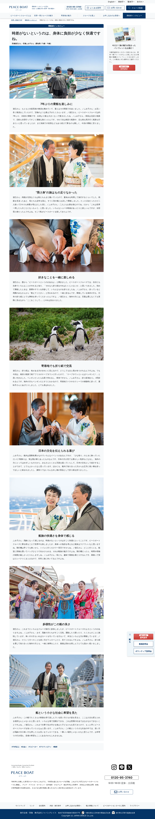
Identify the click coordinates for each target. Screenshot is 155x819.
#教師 (55, 747)
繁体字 (130, 2)
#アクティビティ (45, 747)
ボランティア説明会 (143, 651)
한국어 (139, 2)
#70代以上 (15, 747)
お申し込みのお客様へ (73, 806)
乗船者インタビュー (31, 20)
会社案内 (42, 806)
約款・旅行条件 (55, 806)
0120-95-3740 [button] (121, 777)
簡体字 (121, 2)
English (111, 2)
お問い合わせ (123, 792)
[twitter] (129, 767)
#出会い (24, 747)
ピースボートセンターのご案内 (114, 806)
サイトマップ (20, 806)
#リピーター (33, 747)
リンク (32, 806)
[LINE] (121, 767)
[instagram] (114, 767)
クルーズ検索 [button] (137, 8)
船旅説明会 (143, 644)
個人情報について (92, 806)
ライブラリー (134, 806)
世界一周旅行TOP (16, 20)
